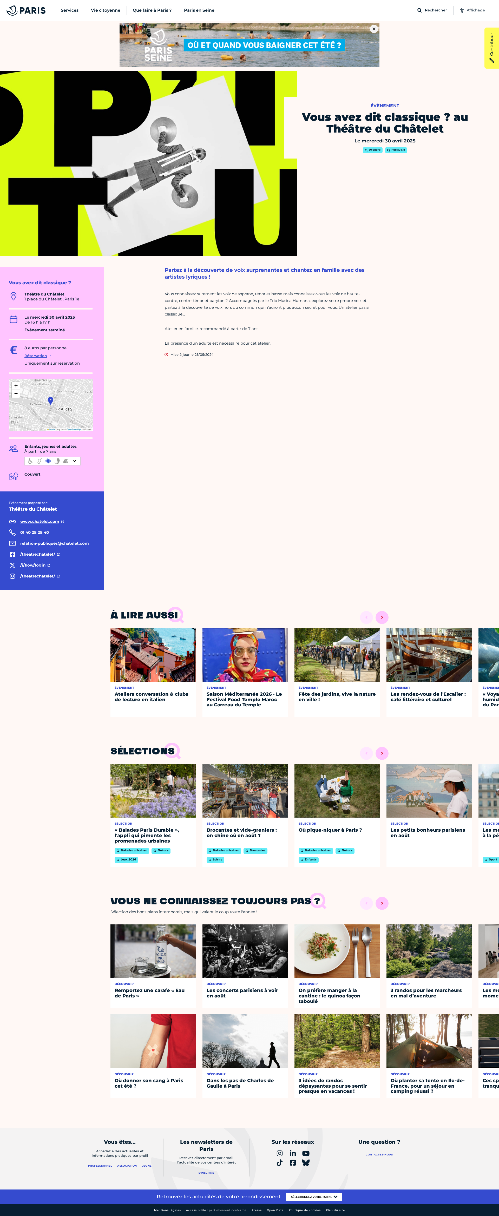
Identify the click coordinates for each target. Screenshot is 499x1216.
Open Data (275, 1210)
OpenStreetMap (74, 429)
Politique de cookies (305, 1210)
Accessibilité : (216, 1210)
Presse (257, 1210)
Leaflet (52, 429)
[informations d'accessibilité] (52, 461)
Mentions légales (167, 1210)
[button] (50, 401)
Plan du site (335, 1210)
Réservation (35, 355)
